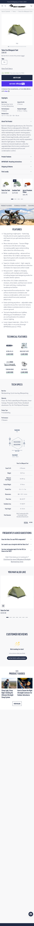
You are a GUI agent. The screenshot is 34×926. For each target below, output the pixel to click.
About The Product (7, 121)
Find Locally (5, 171)
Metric (30, 522)
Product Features (6, 156)
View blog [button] (17, 703)
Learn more (9, 354)
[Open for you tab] (31, 914)
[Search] (5, 6)
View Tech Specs (7, 68)
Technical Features (20, 206)
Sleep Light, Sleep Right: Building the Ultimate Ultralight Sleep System (7, 693)
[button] (8, 46)
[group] (17, 29)
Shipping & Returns (7, 166)
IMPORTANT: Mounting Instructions (12, 162)
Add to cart (17, 77)
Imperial (26, 522)
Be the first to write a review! (17, 658)
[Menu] (3, 6)
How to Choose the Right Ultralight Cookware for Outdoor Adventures (24, 692)
